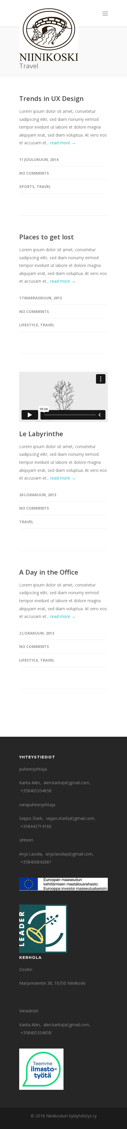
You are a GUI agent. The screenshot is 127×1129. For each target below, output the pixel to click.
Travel (44, 186)
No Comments (34, 173)
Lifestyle (28, 325)
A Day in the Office (48, 571)
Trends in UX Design (51, 98)
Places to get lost (46, 236)
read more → (63, 143)
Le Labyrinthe (41, 433)
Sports (27, 186)
